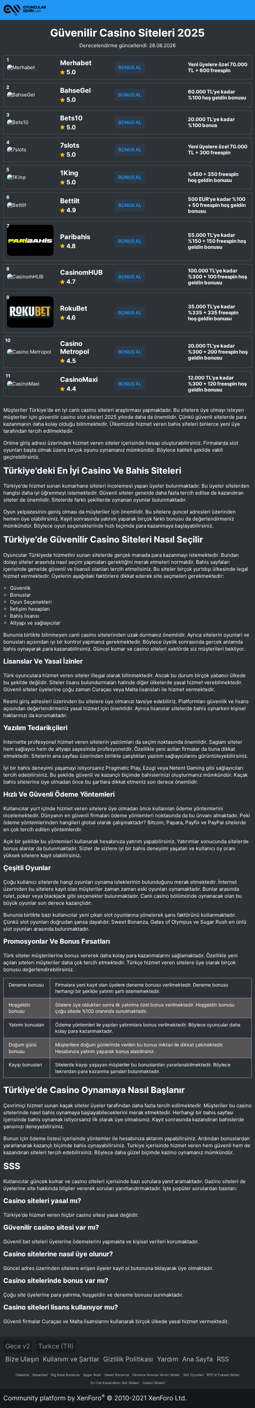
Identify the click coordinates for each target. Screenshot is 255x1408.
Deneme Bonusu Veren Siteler (156, 1375)
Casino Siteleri (153, 1383)
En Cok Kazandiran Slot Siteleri (115, 1383)
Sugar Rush (92, 1375)
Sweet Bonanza (116, 1375)
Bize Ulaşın (22, 1359)
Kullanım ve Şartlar (71, 1359)
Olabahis (22, 1375)
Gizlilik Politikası (128, 1359)
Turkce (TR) (56, 1346)
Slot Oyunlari (193, 1375)
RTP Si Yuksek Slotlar (223, 1375)
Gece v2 (17, 1346)
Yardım (167, 1359)
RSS (223, 1359)
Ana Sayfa (197, 1359)
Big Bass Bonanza (65, 1375)
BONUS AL (129, 67)
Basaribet (40, 1375)
